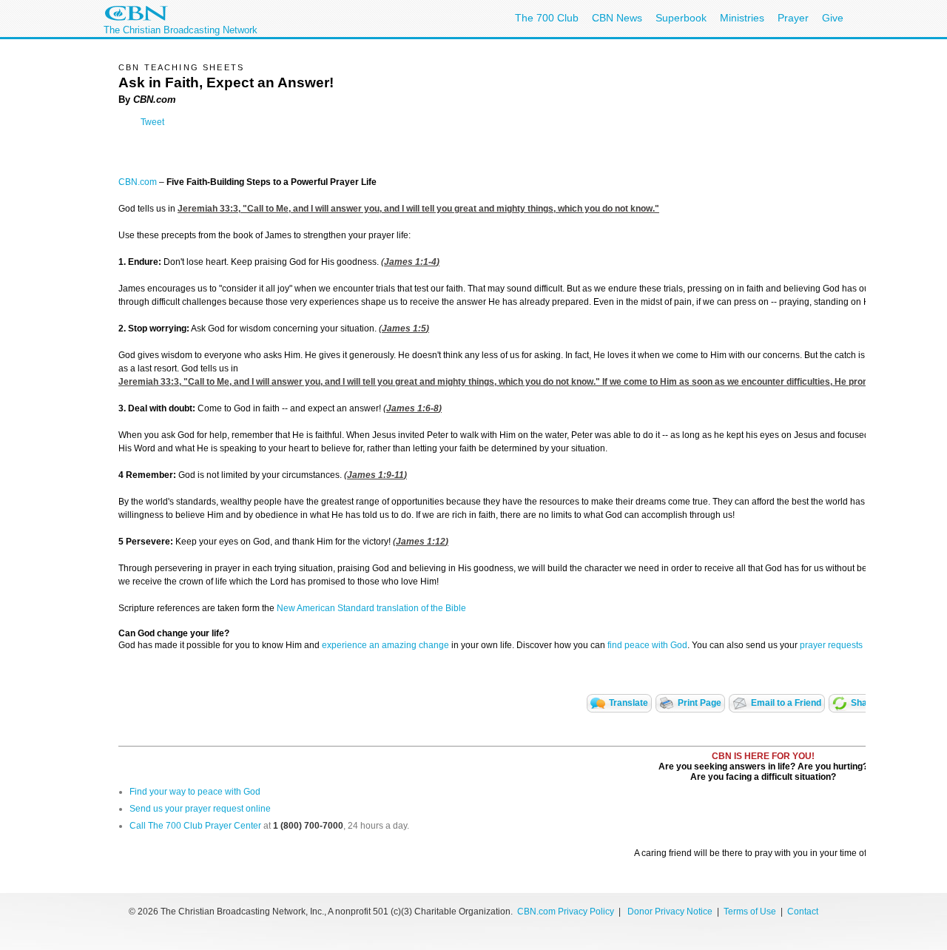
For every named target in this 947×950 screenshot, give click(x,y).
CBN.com (137, 182)
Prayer (793, 18)
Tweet (152, 122)
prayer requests (831, 645)
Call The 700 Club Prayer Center (195, 826)
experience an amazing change (385, 645)
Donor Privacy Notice (669, 911)
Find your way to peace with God (194, 791)
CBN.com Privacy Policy (565, 911)
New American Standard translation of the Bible (371, 608)
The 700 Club (547, 18)
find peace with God (647, 645)
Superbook (681, 18)
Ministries (742, 18)
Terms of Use (751, 911)
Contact (802, 911)
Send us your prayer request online (200, 809)
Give (832, 18)
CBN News (617, 18)
